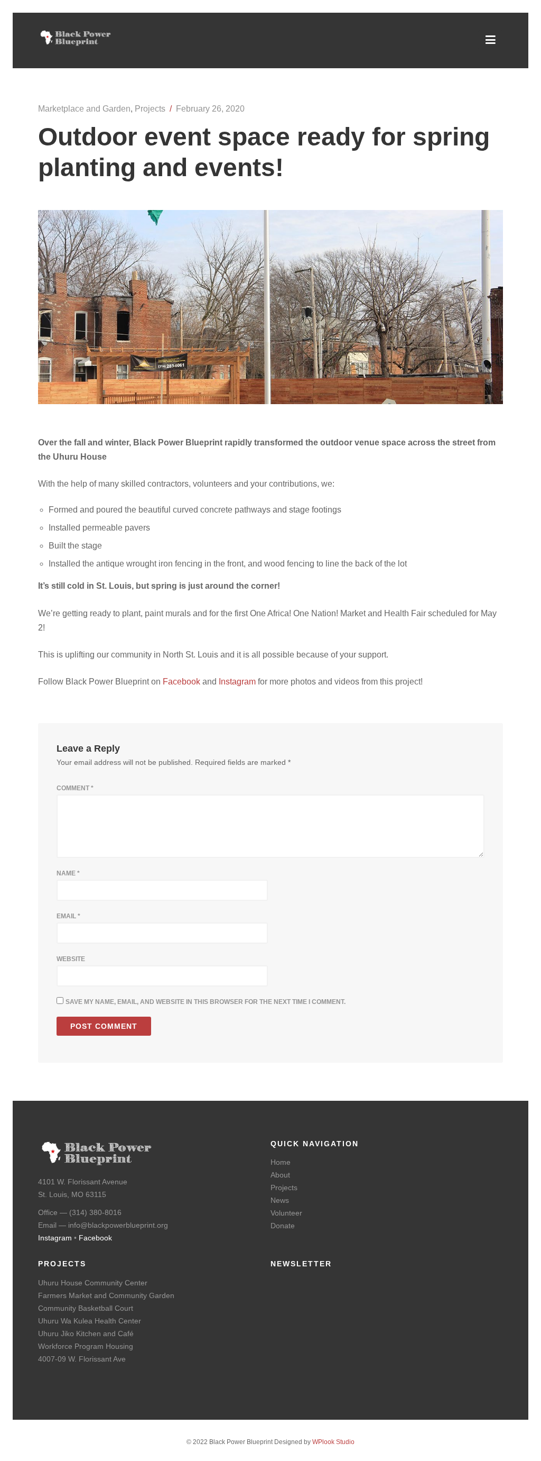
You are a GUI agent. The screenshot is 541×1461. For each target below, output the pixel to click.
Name (68, 873)
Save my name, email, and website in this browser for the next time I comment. (206, 1002)
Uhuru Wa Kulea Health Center (89, 1321)
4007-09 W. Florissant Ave (82, 1359)
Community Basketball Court (85, 1308)
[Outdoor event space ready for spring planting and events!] (270, 401)
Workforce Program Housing (85, 1346)
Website (71, 959)
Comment (75, 788)
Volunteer (286, 1213)
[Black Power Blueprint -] (75, 43)
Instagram (237, 681)
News (279, 1200)
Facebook (181, 681)
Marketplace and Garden (84, 108)
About (280, 1175)
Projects (150, 108)
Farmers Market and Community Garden (106, 1295)
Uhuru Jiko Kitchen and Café (86, 1333)
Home (280, 1162)
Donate (282, 1225)
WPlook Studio (333, 1442)
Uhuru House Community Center (92, 1283)
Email (68, 916)
